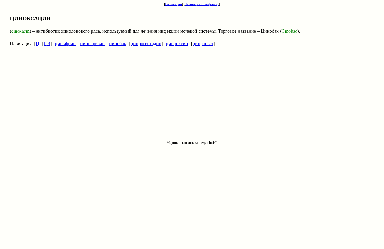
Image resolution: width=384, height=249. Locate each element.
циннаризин (92, 43)
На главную (173, 4)
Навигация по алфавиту (202, 4)
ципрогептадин (146, 43)
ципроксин (177, 43)
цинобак (117, 43)
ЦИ (47, 43)
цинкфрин (65, 43)
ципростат (203, 43)
